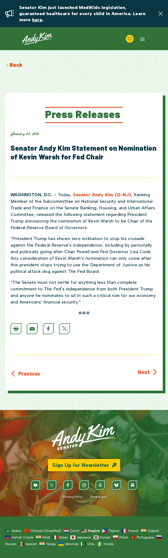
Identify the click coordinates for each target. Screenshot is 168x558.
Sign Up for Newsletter (80, 465)
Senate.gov (98, 496)
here (37, 19)
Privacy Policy (72, 496)
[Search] (130, 39)
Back (16, 65)
